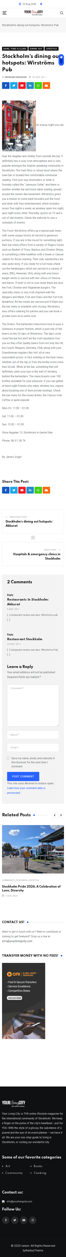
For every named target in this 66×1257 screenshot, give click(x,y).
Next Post (50, 550)
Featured (21, 880)
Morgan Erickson (15, 77)
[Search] (61, 12)
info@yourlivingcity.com (19, 1201)
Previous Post (18, 517)
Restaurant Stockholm (24, 639)
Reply (10, 595)
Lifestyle (34, 880)
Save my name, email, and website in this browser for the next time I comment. (33, 762)
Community (8, 880)
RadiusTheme (34, 1250)
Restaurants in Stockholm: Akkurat (28, 602)
